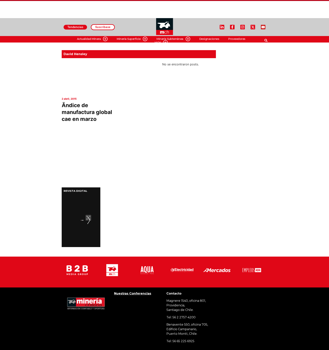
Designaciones (209, 39)
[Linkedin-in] (222, 27)
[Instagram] (242, 27)
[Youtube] (263, 27)
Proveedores (236, 39)
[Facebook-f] (232, 27)
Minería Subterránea (170, 39)
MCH (158, 42)
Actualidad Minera (89, 39)
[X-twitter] (253, 27)
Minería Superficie (129, 39)
